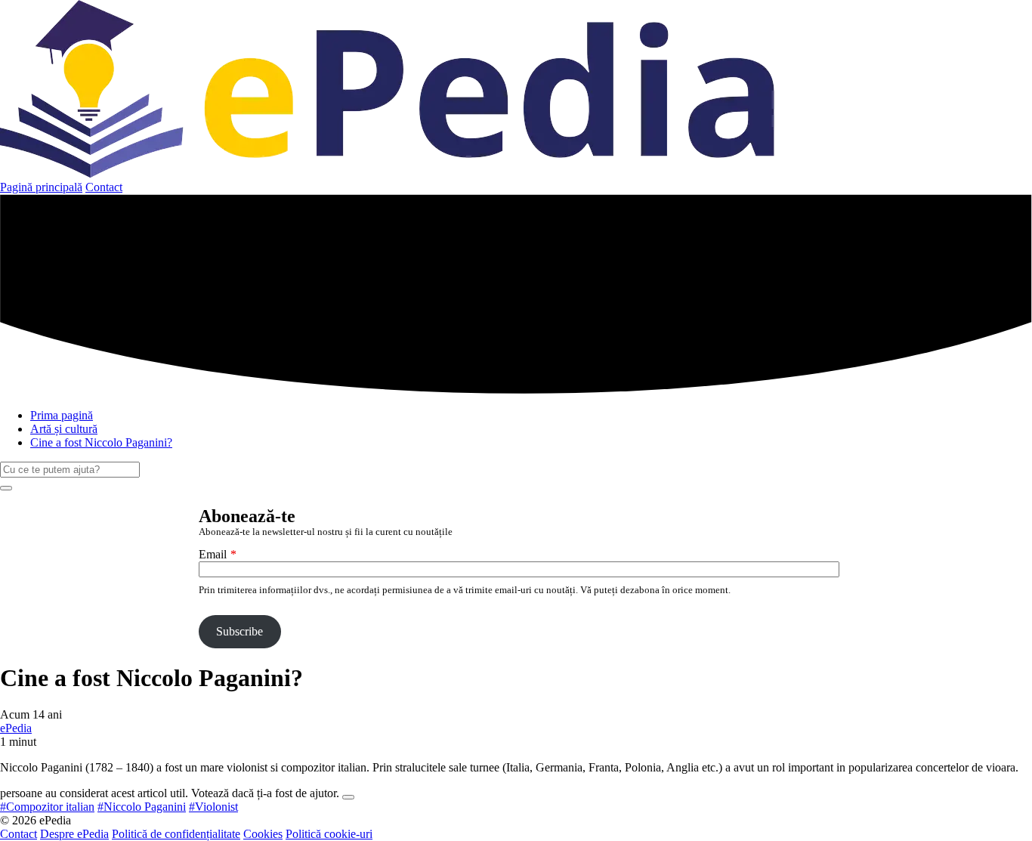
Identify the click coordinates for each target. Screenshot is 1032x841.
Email (213, 554)
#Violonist (213, 806)
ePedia (16, 728)
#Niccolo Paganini (141, 806)
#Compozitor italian (47, 806)
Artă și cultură (63, 428)
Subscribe (239, 631)
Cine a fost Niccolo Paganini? (101, 442)
